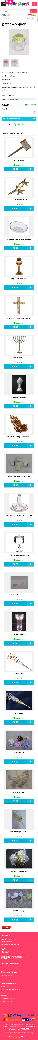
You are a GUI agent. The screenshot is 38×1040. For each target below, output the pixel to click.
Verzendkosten (5, 967)
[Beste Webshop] (25, 1029)
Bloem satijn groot (19, 832)
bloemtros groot (19, 871)
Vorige (7, 18)
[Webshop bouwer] (13, 1029)
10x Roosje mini (19, 753)
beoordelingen (29, 1033)
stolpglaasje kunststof (19, 555)
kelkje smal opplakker (19, 279)
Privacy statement (6, 942)
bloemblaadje (19, 911)
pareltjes (19, 674)
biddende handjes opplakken (19, 437)
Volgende (30, 18)
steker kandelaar (19, 358)
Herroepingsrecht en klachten (10, 944)
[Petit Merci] (19, 4)
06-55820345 (11, 999)
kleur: (4, 99)
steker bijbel (19, 160)
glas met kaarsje (19, 634)
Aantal (4, 109)
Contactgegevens (6, 975)
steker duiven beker (19, 200)
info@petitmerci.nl (6, 1001)
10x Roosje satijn (19, 792)
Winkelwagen (34, 4)
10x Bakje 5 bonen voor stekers (19, 516)
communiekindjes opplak (19, 476)
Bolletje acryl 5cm (19, 595)
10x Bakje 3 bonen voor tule (19, 239)
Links (2, 978)
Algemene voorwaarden (8, 939)
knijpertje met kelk (19, 397)
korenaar (19, 713)
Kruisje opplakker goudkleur (19, 318)
